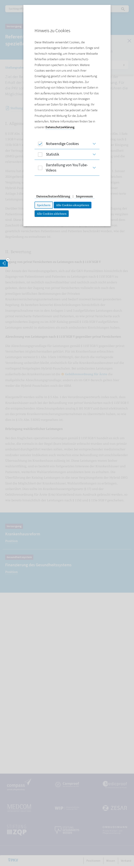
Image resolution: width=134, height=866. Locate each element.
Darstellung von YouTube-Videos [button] (67, 167)
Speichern (43, 205)
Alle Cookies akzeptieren (72, 205)
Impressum (84, 196)
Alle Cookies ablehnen (51, 214)
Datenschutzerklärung (60, 127)
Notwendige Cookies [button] (62, 144)
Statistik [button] (52, 154)
